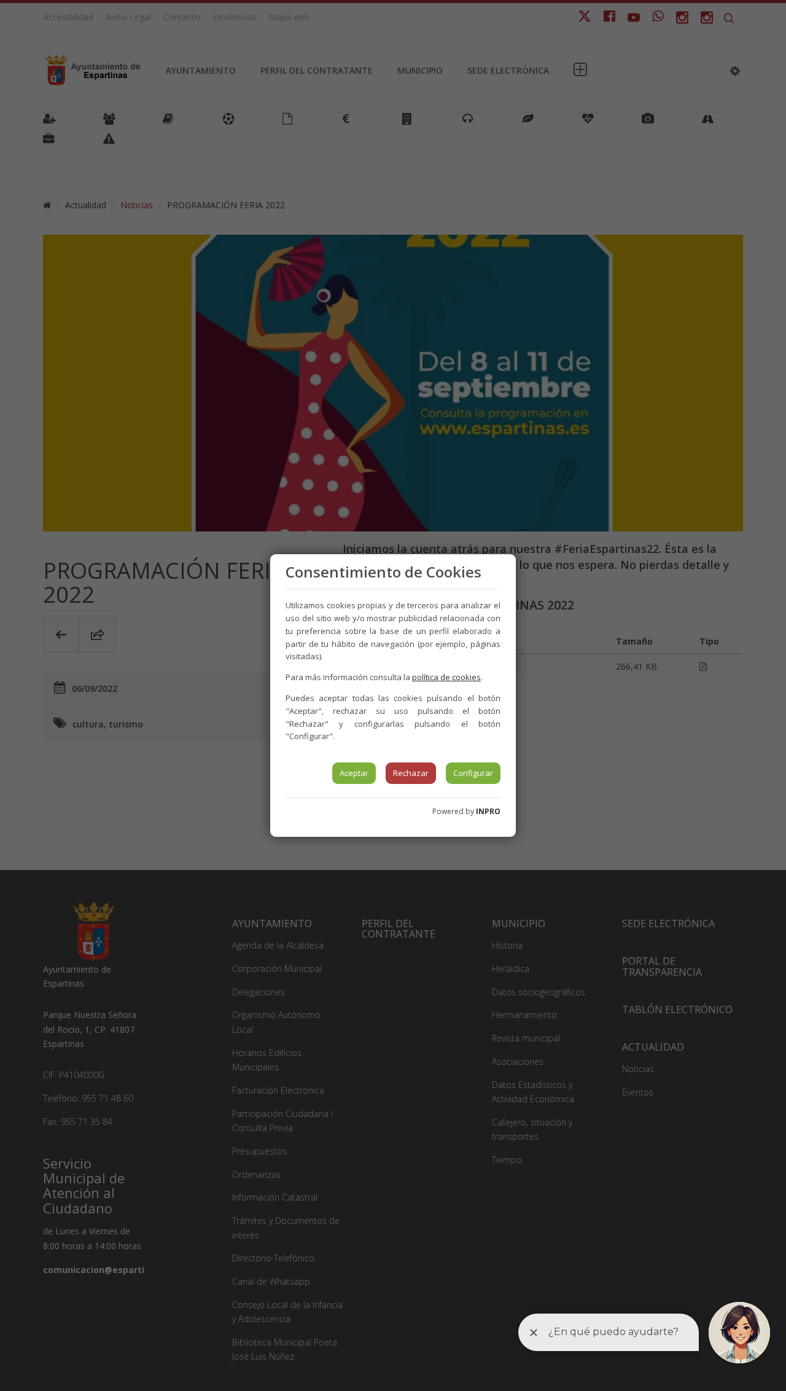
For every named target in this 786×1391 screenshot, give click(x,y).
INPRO (488, 811)
